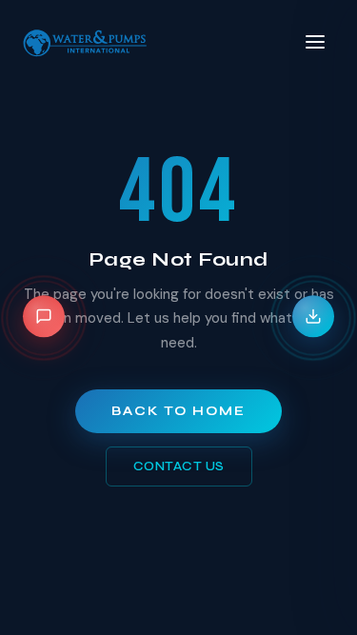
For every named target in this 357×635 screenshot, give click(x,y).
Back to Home (178, 411)
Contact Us (179, 466)
